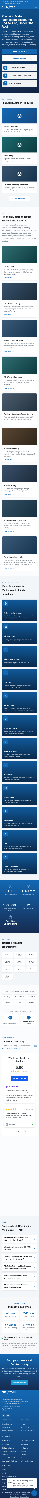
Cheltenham (24, 1440)
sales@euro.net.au (22, 1)
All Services (6, 1437)
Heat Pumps (6, 1419)
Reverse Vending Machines (7, 1424)
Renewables (25, 1426)
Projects (4, 1472)
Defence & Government (9, 1468)
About (4, 1465)
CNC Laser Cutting (8, 1440)
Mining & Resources (27, 1423)
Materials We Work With (10, 1453)
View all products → (19, 199)
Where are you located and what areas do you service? (16, 1278)
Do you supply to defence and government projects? (15, 1269)
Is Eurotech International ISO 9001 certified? (17, 1240)
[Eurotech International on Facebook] (8, 1407)
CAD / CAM (5, 1447)
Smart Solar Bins (7, 1416)
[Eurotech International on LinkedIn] (3, 1407)
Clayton (23, 1447)
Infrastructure (25, 1419)
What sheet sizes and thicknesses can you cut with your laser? (17, 1259)
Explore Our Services (20, 51)
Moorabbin (24, 1437)
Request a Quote (19, 58)
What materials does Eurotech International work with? (16, 1231)
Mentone (23, 1443)
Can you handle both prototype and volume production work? (18, 1250)
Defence (23, 1416)
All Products (6, 1428)
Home (4, 1462)
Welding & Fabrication (9, 1443)
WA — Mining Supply (27, 1453)
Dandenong (24, 1450)
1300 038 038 (9, 1)
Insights (4, 1475)
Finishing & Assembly (9, 1450)
